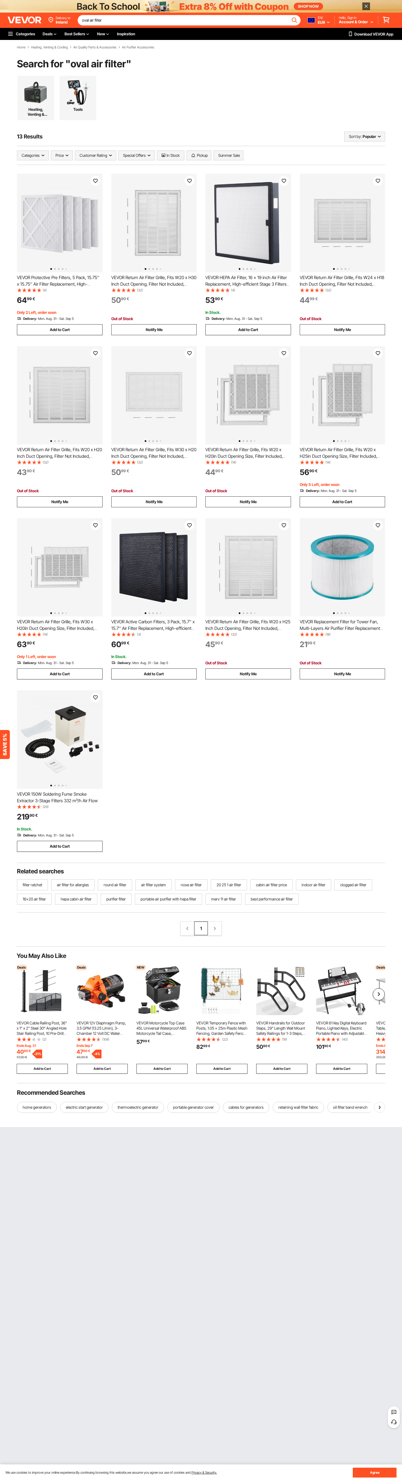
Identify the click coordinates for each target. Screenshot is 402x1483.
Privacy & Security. (204, 1472)
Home (21, 47)
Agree (375, 1472)
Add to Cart (60, 329)
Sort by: (355, 136)
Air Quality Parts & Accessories (94, 47)
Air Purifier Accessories (138, 47)
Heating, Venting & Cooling (49, 47)
